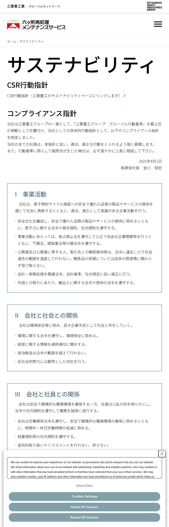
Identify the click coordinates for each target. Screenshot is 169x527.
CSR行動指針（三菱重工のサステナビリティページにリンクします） (64, 95)
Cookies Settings (84, 496)
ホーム (11, 41)
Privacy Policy (84, 485)
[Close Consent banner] (161, 453)
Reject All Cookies (84, 507)
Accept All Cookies (84, 517)
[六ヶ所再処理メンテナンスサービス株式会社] (36, 23)
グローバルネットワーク (33, 6)
